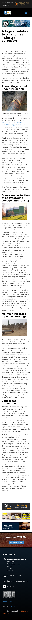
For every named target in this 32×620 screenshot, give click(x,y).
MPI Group (15, 606)
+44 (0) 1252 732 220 (14, 576)
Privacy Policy (8, 601)
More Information (16, 542)
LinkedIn (10, 586)
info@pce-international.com (17, 581)
